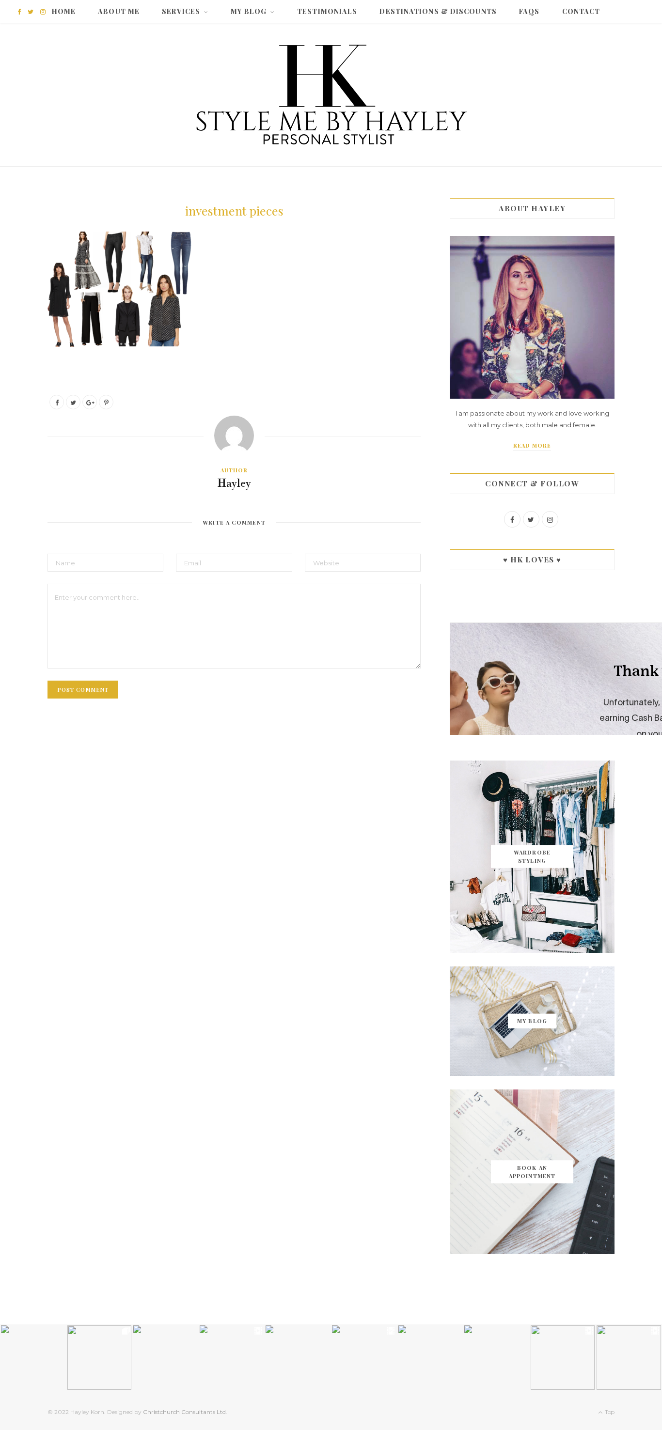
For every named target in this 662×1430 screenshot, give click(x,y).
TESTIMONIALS (327, 11)
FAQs (529, 11)
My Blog (249, 11)
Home (64, 11)
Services (181, 11)
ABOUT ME (119, 11)
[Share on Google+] (89, 402)
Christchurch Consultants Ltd (184, 1411)
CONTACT (581, 11)
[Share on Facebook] (56, 402)
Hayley (234, 484)
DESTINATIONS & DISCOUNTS (437, 11)
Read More (532, 445)
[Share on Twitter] (73, 402)
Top (609, 1411)
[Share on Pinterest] (106, 402)
